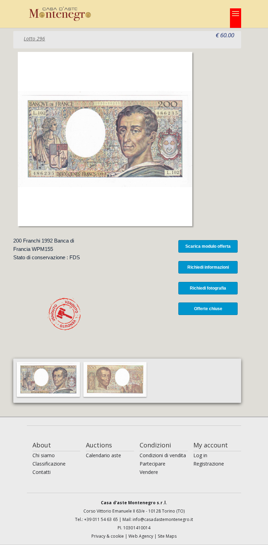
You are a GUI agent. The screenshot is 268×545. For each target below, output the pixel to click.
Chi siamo (43, 455)
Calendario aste (103, 455)
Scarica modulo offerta (208, 246)
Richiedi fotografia (208, 288)
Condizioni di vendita (163, 455)
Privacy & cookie (108, 536)
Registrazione (208, 463)
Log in (200, 455)
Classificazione (49, 463)
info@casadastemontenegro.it (163, 519)
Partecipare (152, 463)
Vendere (149, 472)
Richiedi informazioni (208, 267)
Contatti (41, 472)
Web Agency (141, 536)
